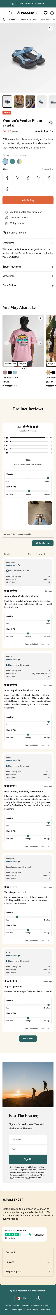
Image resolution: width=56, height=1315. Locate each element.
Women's (13, 19)
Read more (39, 148)
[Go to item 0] (7, 101)
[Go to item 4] (42, 101)
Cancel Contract (45, 1309)
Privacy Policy (26, 1305)
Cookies (36, 1305)
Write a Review (45, 544)
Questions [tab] (24, 535)
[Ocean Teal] (12, 161)
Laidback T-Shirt (10, 378)
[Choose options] (40, 318)
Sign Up (28, 1159)
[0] (45, 13)
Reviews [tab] (8, 535)
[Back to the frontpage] (3, 19)
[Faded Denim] (5, 161)
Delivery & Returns (16, 233)
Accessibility (45, 1305)
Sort (30, 554)
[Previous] (6, 343)
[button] (44, 131)
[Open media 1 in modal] (50, 28)
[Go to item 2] (19, 101)
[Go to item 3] (30, 101)
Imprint (7, 1309)
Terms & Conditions (13, 1305)
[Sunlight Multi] (19, 161)
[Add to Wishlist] (51, 123)
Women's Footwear (29, 19)
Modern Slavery (32, 1309)
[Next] (40, 343)
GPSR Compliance (18, 1309)
